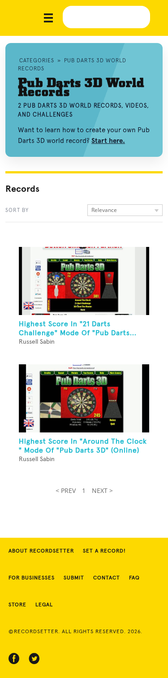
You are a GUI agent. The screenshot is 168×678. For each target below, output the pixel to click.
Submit (74, 578)
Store (17, 605)
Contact (106, 578)
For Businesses (32, 578)
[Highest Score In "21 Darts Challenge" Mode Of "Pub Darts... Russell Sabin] (84, 281)
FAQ (134, 578)
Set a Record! (104, 551)
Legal (44, 605)
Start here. (108, 141)
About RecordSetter (41, 551)
